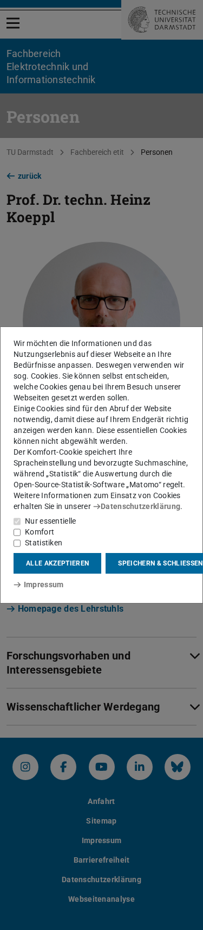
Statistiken (43, 542)
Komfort (39, 531)
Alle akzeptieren (57, 563)
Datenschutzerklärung (140, 506)
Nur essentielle (50, 521)
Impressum (43, 584)
